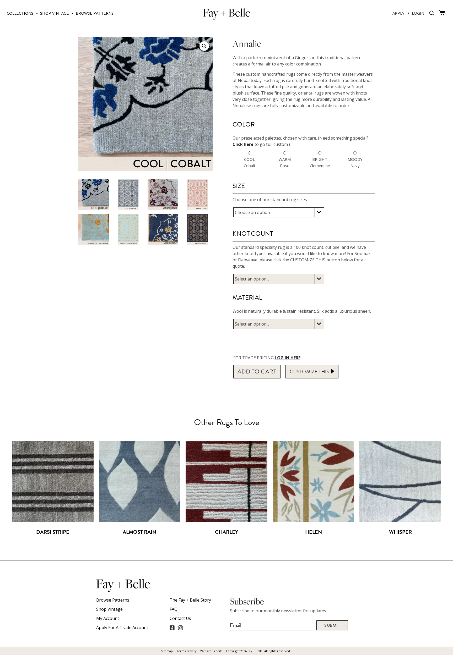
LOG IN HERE (287, 358)
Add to (257, 371)
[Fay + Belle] (226, 18)
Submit (332, 625)
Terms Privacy (186, 651)
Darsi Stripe (52, 532)
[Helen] (313, 520)
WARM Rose (285, 162)
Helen (313, 532)
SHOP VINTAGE (54, 13)
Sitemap (167, 651)
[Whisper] (400, 520)
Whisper (400, 532)
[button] (204, 46)
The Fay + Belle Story (190, 600)
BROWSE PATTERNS (95, 13)
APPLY (398, 13)
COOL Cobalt (249, 162)
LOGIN (418, 13)
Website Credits (211, 651)
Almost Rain (139, 532)
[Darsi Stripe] (53, 520)
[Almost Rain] (140, 520)
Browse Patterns (112, 600)
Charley (226, 532)
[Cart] (442, 12)
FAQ (173, 609)
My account (107, 618)
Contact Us (180, 618)
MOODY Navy (355, 162)
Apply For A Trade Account (122, 627)
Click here (243, 144)
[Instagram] (180, 627)
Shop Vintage (109, 609)
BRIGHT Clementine (320, 162)
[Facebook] (172, 627)
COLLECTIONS (20, 13)
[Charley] (226, 520)
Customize (310, 371)
